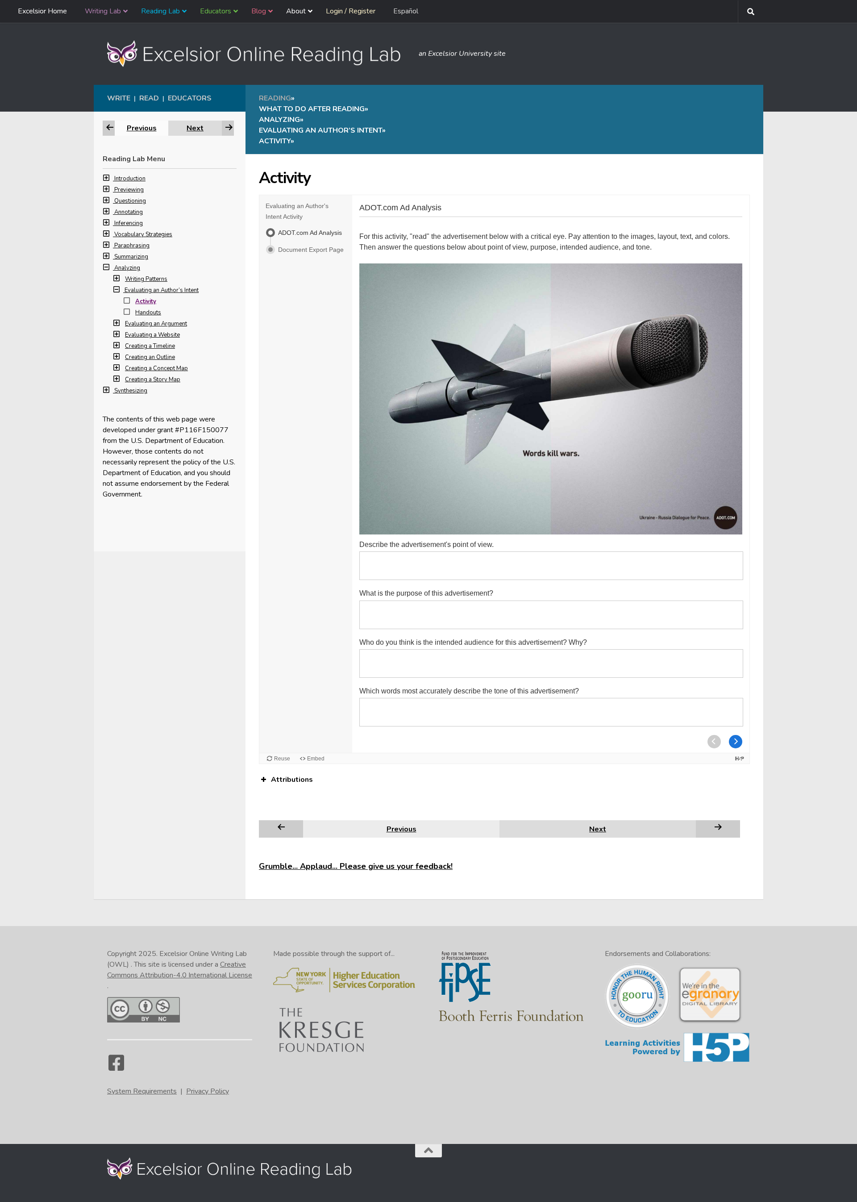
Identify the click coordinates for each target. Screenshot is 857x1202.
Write (118, 98)
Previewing (129, 190)
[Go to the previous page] (281, 828)
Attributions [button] (292, 780)
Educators (190, 98)
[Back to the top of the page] (428, 1150)
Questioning (130, 201)
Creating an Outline (150, 357)
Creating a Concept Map (156, 368)
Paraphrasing (132, 246)
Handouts (148, 313)
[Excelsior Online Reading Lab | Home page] (258, 53)
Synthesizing (130, 391)
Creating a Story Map (152, 380)
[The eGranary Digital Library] (709, 1022)
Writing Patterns (146, 279)
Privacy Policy (207, 1091)
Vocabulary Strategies (143, 234)
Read (149, 98)
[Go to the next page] (718, 828)
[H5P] (677, 1060)
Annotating (128, 212)
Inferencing (128, 223)
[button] (108, 179)
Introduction (130, 179)
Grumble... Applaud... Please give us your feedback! (356, 866)
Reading (275, 98)
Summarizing (131, 257)
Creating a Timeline (150, 346)
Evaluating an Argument (156, 324)
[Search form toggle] (750, 11)
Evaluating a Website (152, 335)
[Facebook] (116, 1067)
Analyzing (127, 268)
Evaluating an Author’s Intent (162, 290)
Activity (145, 301)
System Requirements (142, 1091)
